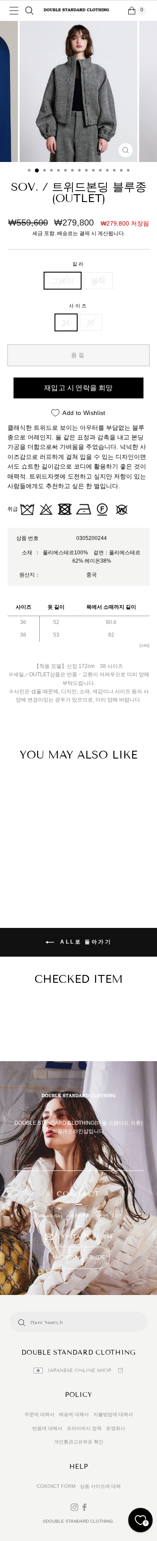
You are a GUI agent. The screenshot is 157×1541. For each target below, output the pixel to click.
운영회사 (115, 1428)
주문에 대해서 (39, 1414)
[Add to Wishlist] (18, 786)
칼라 (78, 263)
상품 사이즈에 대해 (100, 1486)
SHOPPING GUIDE (78, 1257)
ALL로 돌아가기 (85, 942)
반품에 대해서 (47, 1428)
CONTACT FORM (85, 1237)
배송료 (65, 233)
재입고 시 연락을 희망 (78, 387)
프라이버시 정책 (84, 1428)
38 (91, 322)
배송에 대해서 (74, 1414)
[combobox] (67, 1322)
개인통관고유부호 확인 (78, 1441)
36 (66, 322)
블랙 (98, 280)
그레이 (62, 280)
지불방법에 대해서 (113, 1414)
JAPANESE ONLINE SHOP (79, 1370)
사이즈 (78, 305)
